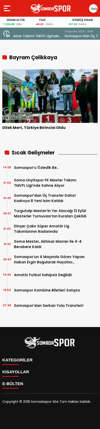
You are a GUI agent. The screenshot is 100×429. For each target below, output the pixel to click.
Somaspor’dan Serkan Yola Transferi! (49, 305)
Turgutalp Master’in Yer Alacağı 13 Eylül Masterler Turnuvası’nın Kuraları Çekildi (50, 213)
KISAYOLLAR (15, 372)
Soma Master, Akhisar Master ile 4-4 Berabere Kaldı (48, 244)
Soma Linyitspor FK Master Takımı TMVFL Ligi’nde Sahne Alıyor (45, 183)
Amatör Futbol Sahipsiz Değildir (43, 274)
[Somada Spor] (51, 8)
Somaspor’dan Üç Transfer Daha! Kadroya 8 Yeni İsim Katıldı (55, 36)
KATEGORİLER (17, 360)
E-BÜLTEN (12, 383)
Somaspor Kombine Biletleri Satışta (47, 290)
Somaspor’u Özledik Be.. (36, 167)
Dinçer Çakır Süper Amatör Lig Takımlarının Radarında (41, 229)
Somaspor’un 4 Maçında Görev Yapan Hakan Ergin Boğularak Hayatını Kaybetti (49, 259)
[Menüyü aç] (7, 8)
